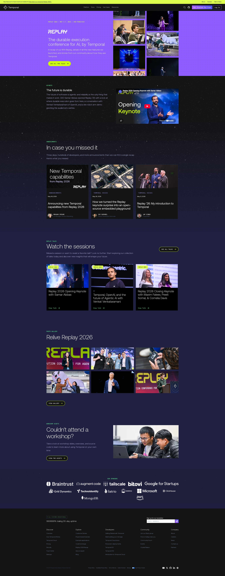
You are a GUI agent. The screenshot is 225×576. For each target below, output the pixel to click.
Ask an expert (80, 551)
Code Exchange (81, 544)
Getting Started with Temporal (114, 533)
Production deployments (113, 544)
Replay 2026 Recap (82, 547)
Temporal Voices (101, 193)
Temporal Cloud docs (112, 540)
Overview (49, 533)
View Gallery (54, 403)
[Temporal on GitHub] (189, 7)
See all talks (167, 249)
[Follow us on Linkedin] (174, 568)
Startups (49, 554)
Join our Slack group (147, 533)
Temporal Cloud (51, 540)
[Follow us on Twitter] (167, 568)
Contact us (174, 544)
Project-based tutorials (83, 537)
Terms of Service (112, 567)
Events (143, 544)
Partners (173, 547)
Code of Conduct (122, 567)
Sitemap (129, 567)
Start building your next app (114, 537)
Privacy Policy (91, 567)
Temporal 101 (109, 547)
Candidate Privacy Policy (101, 567)
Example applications (82, 540)
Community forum (146, 540)
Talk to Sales (217, 2)
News (173, 540)
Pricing (99, 7)
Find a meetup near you (148, 537)
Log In (217, 7)
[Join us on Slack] (177, 568)
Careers (209, 2)
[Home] (11, 7)
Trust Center (50, 551)
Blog (77, 554)
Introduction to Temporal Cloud (115, 554)
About (203, 2)
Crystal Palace (145, 547)
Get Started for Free (202, 7)
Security (48, 547)
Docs (92, 7)
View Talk (53, 308)
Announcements (55, 193)
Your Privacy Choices (140, 567)
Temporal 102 (109, 551)
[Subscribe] (177, 521)
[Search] (185, 7)
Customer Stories (81, 533)
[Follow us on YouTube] (163, 568)
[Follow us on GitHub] (170, 568)
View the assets (55, 458)
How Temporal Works (53, 537)
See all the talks (57, 64)
